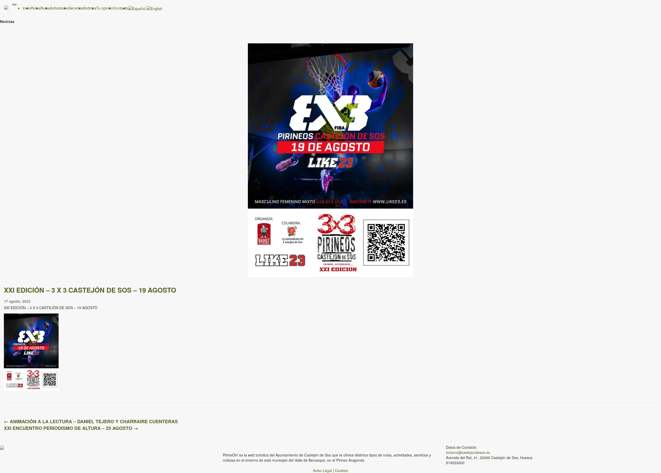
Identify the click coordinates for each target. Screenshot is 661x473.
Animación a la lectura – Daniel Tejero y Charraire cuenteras (91, 421)
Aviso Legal (322, 470)
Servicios (76, 8)
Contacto (120, 8)
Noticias (89, 8)
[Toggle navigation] (14, 4)
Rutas (45, 8)
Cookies (341, 470)
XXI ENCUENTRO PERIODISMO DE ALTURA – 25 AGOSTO (71, 428)
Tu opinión (104, 8)
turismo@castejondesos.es (468, 452)
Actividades (59, 8)
